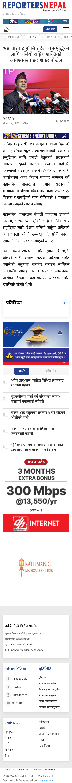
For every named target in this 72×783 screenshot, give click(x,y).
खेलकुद (9, 750)
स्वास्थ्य (42, 728)
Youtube (17, 703)
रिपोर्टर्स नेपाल (11, 119)
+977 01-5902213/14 (23, 644)
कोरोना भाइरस (33, 36)
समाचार (9, 738)
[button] (65, 29)
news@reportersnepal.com (27, 650)
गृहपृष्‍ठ (9, 732)
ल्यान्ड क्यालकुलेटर (48, 696)
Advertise (23, 769)
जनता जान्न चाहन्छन (49, 734)
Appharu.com (46, 780)
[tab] (22, 371)
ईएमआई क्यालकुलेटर (50, 690)
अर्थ (7, 744)
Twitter (18, 687)
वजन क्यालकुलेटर (48, 701)
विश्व (7, 756)
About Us (9, 769)
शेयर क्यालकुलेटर (47, 684)
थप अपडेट (36, 462)
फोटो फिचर (44, 746)
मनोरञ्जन (44, 722)
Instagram (20, 695)
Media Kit (50, 769)
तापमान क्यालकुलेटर (49, 707)
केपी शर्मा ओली (13, 36)
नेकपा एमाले (51, 36)
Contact (37, 769)
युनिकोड (43, 678)
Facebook (20, 679)
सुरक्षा (41, 740)
